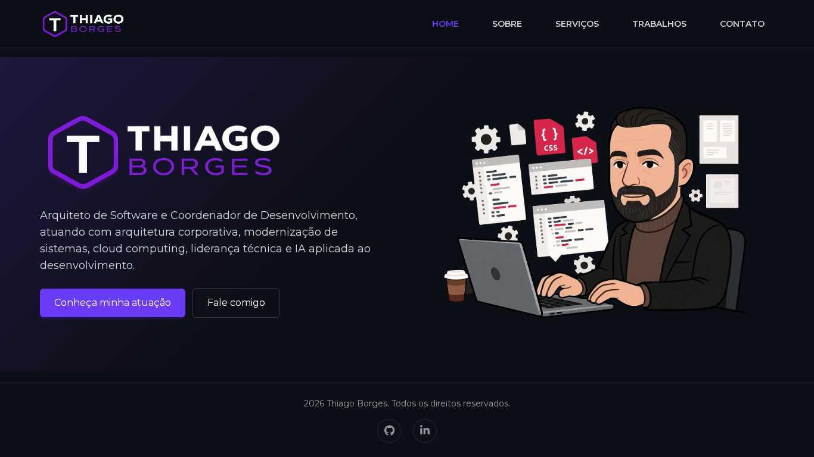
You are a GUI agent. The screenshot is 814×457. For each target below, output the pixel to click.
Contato (742, 23)
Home (445, 23)
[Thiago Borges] (83, 24)
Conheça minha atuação (112, 302)
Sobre (507, 23)
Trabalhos (659, 23)
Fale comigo (236, 302)
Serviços (577, 23)
